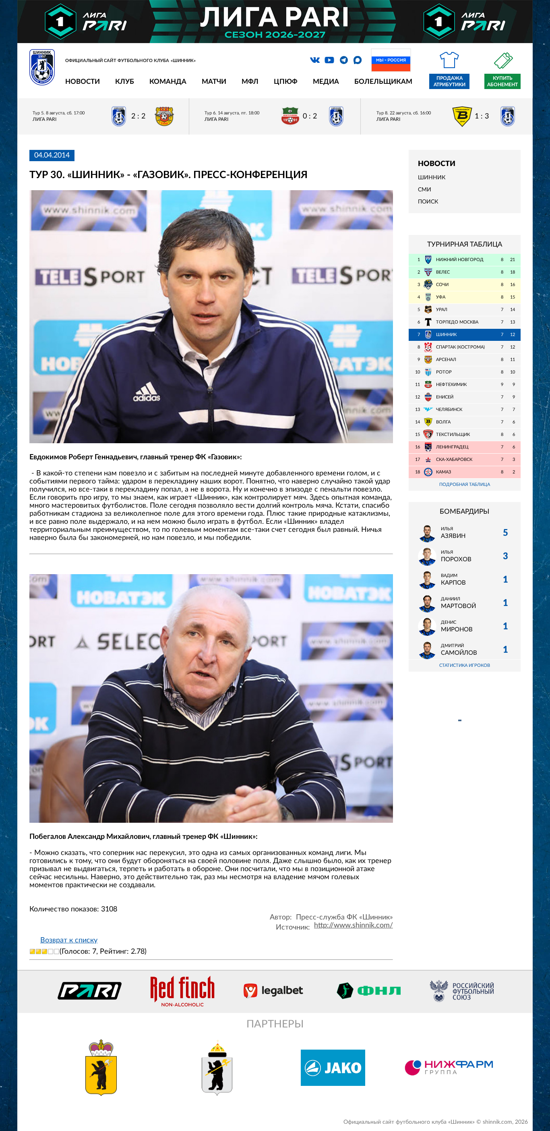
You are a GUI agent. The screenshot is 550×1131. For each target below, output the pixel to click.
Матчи (214, 81)
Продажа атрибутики (449, 81)
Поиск (428, 202)
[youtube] (329, 60)
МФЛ (250, 81)
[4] (51, 951)
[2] (38, 951)
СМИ (424, 190)
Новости (82, 81)
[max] (357, 60)
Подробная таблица (464, 484)
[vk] (315, 60)
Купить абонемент (502, 81)
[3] (44, 951)
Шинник (431, 178)
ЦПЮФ (286, 81)
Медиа (326, 81)
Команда (167, 81)
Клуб (124, 81)
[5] (57, 951)
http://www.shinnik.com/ (353, 925)
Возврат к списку (68, 940)
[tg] (344, 60)
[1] (32, 951)
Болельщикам (383, 81)
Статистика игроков (464, 665)
